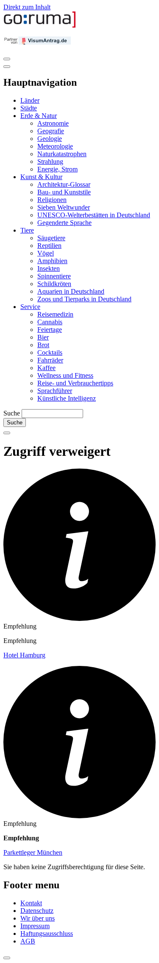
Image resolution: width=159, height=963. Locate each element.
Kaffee (46, 367)
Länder (29, 100)
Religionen (52, 199)
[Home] (39, 25)
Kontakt (31, 903)
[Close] (6, 66)
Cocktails (49, 352)
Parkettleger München (32, 852)
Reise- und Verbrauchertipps (75, 383)
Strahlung (50, 161)
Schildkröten (54, 283)
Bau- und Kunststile (64, 192)
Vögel (45, 253)
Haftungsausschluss (46, 933)
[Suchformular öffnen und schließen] (6, 433)
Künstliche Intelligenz (66, 398)
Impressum (35, 925)
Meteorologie (55, 146)
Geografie (50, 131)
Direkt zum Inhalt (26, 7)
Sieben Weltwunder (63, 207)
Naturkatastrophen (61, 153)
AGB (27, 941)
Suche (11, 413)
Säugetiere (51, 237)
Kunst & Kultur (41, 176)
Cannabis (49, 322)
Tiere (27, 230)
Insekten (48, 268)
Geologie (49, 138)
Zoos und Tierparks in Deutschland (84, 299)
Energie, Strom (57, 169)
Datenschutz (36, 910)
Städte (28, 108)
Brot (43, 344)
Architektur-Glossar (63, 184)
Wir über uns (37, 918)
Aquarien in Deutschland (70, 291)
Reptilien (49, 245)
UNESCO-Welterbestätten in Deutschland (93, 215)
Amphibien (52, 260)
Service (30, 306)
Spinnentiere (54, 276)
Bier (43, 337)
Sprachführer (54, 390)
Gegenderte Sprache (64, 222)
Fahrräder (50, 360)
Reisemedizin (55, 314)
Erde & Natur (38, 115)
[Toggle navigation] (6, 59)
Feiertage (49, 329)
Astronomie (53, 123)
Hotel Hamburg (24, 655)
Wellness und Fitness (65, 375)
